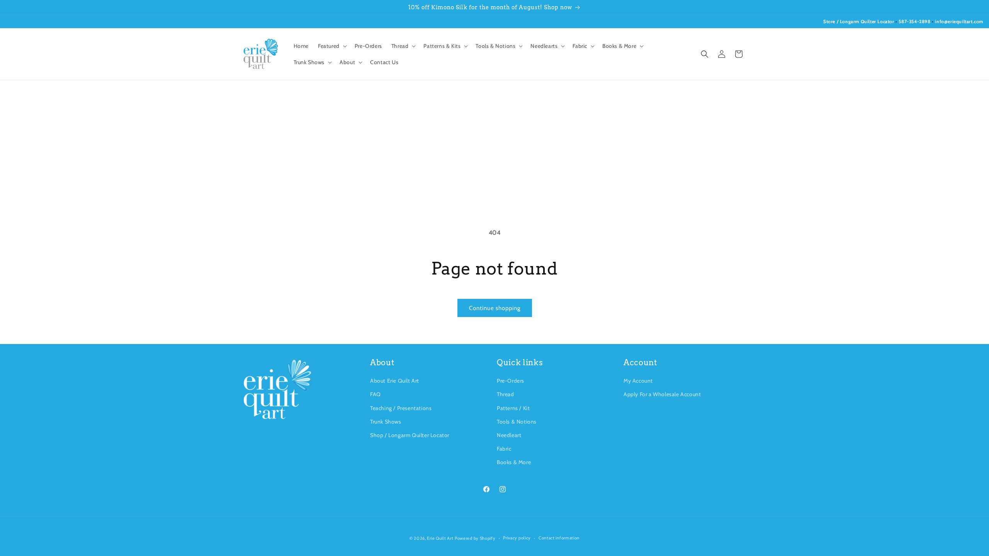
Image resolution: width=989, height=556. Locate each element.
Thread (505, 394)
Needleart (509, 435)
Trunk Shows (385, 421)
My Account (638, 380)
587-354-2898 (914, 21)
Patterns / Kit (513, 408)
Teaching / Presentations (401, 408)
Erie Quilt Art (440, 538)
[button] (331, 46)
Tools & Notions (517, 421)
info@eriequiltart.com (959, 21)
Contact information (559, 538)
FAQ (375, 394)
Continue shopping (494, 308)
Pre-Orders (510, 380)
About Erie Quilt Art (394, 380)
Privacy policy (517, 538)
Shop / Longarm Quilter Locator (409, 435)
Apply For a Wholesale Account (662, 394)
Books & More (514, 462)
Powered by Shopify (475, 538)
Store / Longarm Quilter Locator (859, 21)
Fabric (504, 448)
